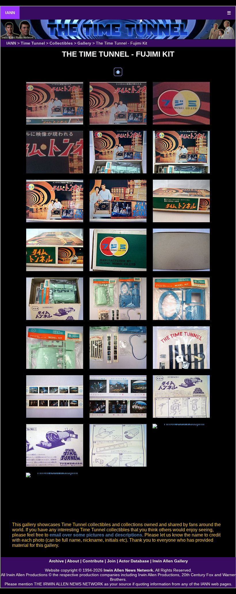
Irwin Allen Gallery (170, 561)
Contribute (93, 561)
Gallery (84, 43)
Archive (56, 561)
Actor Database (134, 561)
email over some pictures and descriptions (96, 534)
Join (111, 561)
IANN (10, 12)
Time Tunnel (33, 43)
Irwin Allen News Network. (129, 570)
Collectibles (61, 43)
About (73, 561)
